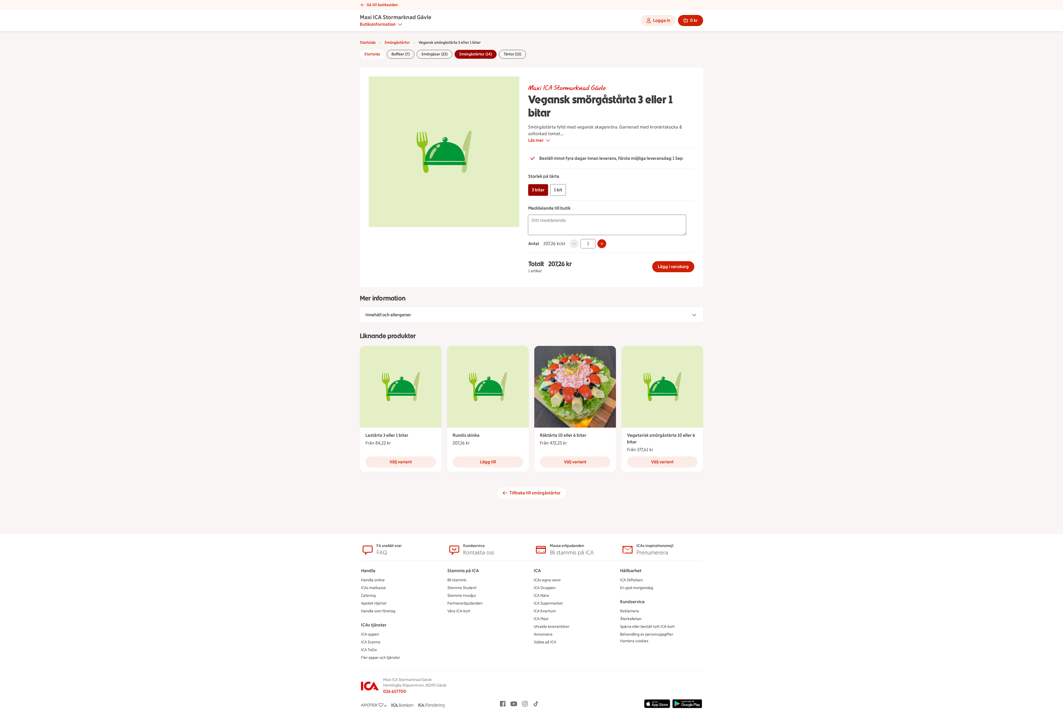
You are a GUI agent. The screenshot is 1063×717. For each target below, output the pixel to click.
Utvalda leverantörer (551, 626)
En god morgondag (636, 587)
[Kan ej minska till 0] (574, 243)
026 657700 (394, 691)
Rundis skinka (466, 435)
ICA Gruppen (545, 587)
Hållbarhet (630, 570)
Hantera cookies (634, 641)
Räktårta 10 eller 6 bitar (563, 435)
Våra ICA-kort (458, 611)
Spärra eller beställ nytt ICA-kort (647, 626)
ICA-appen (370, 634)
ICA (537, 570)
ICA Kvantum (545, 611)
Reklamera (629, 611)
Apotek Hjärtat (373, 603)
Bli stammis (456, 580)
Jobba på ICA (545, 642)
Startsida (368, 42)
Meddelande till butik (549, 208)
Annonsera (543, 634)
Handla (368, 570)
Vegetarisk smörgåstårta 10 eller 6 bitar (661, 438)
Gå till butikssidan (382, 4)
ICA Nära (541, 595)
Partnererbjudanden (465, 603)
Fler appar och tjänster (380, 657)
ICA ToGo (369, 649)
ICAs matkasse (373, 587)
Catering (368, 595)
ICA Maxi (541, 618)
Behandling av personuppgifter (646, 634)
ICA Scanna (370, 642)
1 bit (558, 189)
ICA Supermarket (548, 603)
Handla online (373, 580)
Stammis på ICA (463, 570)
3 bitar (538, 189)
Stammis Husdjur (461, 595)
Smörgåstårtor (397, 42)
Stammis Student (461, 587)
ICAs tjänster (373, 625)
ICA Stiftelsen (631, 580)
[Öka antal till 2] (601, 243)
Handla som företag (378, 611)
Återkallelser (631, 618)
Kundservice (632, 601)
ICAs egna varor (547, 580)
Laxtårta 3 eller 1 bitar (386, 435)
